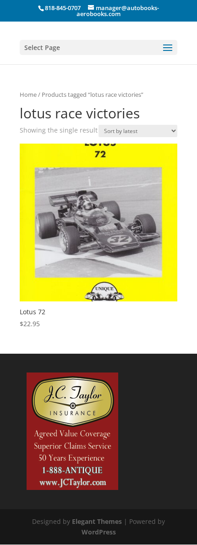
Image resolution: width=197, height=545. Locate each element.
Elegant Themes (97, 521)
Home (28, 94)
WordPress (99, 532)
